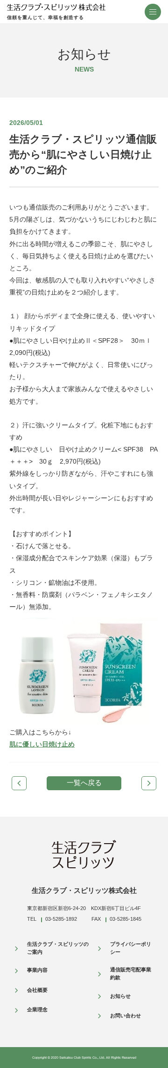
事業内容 (37, 970)
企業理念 (37, 1009)
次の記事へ (148, 783)
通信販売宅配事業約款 (130, 974)
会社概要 (37, 990)
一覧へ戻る (84, 782)
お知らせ (120, 996)
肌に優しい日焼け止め (42, 744)
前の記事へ (19, 783)
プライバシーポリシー (130, 948)
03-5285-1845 (125, 919)
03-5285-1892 (61, 919)
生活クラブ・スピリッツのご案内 (58, 948)
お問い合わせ (125, 1015)
